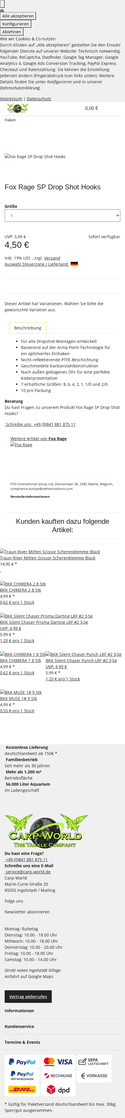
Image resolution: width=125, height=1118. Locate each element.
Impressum (11, 98)
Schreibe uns (19, 424)
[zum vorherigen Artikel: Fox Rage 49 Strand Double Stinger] (20, 121)
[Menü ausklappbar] (108, 108)
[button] (71, 108)
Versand (52, 258)
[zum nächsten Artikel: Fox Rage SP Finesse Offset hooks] (31, 121)
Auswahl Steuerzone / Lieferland (37, 264)
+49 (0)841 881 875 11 (54, 424)
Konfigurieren (15, 24)
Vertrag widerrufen (28, 996)
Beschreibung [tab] (27, 328)
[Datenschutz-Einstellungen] (2, 4)
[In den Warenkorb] (9, 149)
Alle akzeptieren (18, 16)
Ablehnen (11, 31)
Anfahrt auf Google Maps (30, 976)
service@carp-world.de (28, 872)
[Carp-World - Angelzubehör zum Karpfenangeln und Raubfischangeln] (46, 831)
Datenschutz (39, 98)
